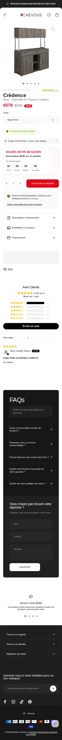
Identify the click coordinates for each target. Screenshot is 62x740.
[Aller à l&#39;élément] (23, 83)
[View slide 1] (25, 616)
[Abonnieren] (53, 688)
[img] (10, 346)
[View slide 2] (29, 616)
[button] (48, 90)
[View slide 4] (37, 616)
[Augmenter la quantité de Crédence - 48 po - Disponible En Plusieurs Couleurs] (20, 183)
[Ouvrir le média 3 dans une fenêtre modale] (53, 29)
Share (10, 269)
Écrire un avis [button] (31, 326)
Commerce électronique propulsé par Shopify (41, 733)
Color (6, 112)
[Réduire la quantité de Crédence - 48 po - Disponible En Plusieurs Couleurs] (6, 183)
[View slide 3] (33, 616)
